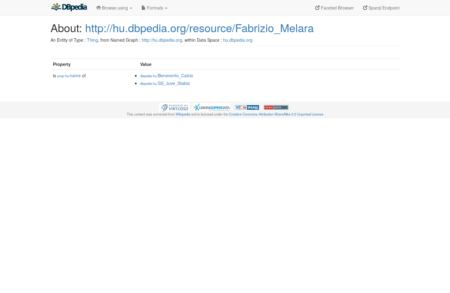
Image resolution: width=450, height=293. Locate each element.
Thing (92, 40)
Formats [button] (155, 8)
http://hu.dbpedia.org (162, 40)
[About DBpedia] (69, 7)
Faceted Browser (337, 8)
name (69, 75)
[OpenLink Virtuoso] (174, 106)
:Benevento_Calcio (166, 75)
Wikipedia (183, 114)
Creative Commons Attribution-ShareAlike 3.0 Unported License (276, 114)
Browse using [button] (115, 8)
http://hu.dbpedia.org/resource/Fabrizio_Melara (199, 27)
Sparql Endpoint (383, 8)
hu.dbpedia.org (238, 40)
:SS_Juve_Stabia (165, 83)
